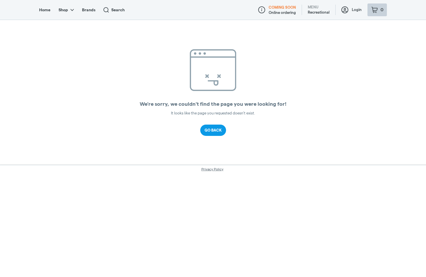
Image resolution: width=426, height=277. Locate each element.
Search (118, 10)
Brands (88, 10)
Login (357, 10)
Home (44, 10)
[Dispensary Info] (261, 9)
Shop (63, 10)
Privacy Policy (212, 169)
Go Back (213, 130)
